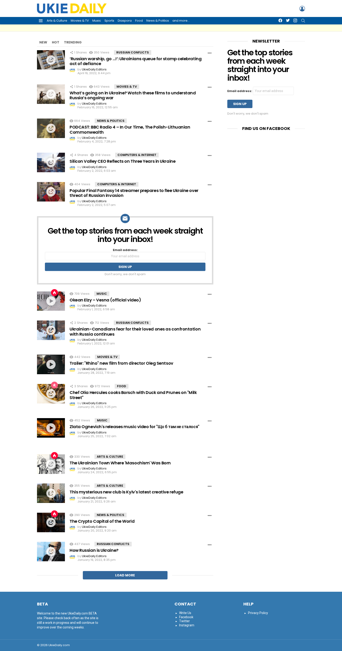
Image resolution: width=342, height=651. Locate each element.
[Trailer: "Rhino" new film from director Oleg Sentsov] (51, 364)
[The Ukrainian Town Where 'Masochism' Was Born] (51, 464)
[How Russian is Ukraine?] (51, 551)
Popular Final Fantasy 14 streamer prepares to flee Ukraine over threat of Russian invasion (134, 193)
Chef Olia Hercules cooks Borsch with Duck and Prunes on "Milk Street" (133, 395)
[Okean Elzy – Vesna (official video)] (51, 301)
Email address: (125, 250)
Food (139, 20)
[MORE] (209, 53)
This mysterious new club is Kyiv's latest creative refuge (126, 492)
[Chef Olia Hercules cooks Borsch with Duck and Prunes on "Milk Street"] (51, 393)
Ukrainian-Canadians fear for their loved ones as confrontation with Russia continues (135, 331)
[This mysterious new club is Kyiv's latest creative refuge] (51, 493)
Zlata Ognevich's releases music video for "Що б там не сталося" (134, 427)
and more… (181, 20)
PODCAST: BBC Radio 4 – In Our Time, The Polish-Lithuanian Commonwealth (130, 129)
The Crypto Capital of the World (102, 521)
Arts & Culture (57, 20)
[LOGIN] (302, 8)
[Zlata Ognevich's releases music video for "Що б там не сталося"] (51, 428)
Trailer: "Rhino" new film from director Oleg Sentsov (121, 363)
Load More (125, 575)
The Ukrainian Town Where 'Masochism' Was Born (120, 463)
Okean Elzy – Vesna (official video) (105, 300)
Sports (109, 20)
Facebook (186, 617)
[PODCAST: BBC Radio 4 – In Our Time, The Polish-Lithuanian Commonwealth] (51, 128)
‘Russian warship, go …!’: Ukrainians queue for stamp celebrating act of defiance (135, 61)
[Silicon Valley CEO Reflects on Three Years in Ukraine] (51, 162)
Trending (73, 42)
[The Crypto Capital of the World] (51, 522)
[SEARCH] (303, 20)
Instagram (186, 625)
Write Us (185, 613)
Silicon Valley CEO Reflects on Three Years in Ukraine (122, 161)
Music (96, 20)
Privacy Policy (258, 613)
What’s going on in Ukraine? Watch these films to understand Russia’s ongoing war (133, 95)
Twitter (184, 621)
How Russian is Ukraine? (94, 550)
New (43, 42)
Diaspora (125, 20)
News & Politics (157, 20)
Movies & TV (80, 20)
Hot (55, 42)
